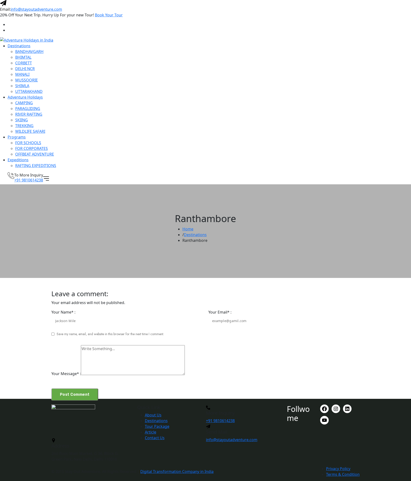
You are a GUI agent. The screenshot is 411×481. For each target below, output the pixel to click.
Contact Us (155, 437)
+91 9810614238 (28, 180)
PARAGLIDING (27, 108)
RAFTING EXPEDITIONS (35, 165)
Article (150, 432)
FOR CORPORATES (31, 148)
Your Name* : (63, 312)
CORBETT (23, 63)
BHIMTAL (23, 57)
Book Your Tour (109, 15)
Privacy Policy (338, 468)
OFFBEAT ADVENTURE (34, 154)
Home (187, 229)
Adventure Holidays (25, 97)
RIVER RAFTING (28, 114)
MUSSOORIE (26, 80)
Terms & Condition (343, 474)
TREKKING (24, 125)
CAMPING (24, 102)
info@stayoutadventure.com (36, 9)
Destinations (19, 45)
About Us (153, 415)
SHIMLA (22, 85)
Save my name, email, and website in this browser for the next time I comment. (110, 334)
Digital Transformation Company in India (177, 471)
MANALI (22, 74)
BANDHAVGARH (29, 51)
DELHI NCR (25, 68)
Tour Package (157, 426)
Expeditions (18, 159)
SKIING (21, 120)
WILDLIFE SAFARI (30, 131)
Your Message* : (66, 373)
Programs (17, 137)
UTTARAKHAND (29, 91)
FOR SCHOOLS (28, 142)
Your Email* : (219, 312)
